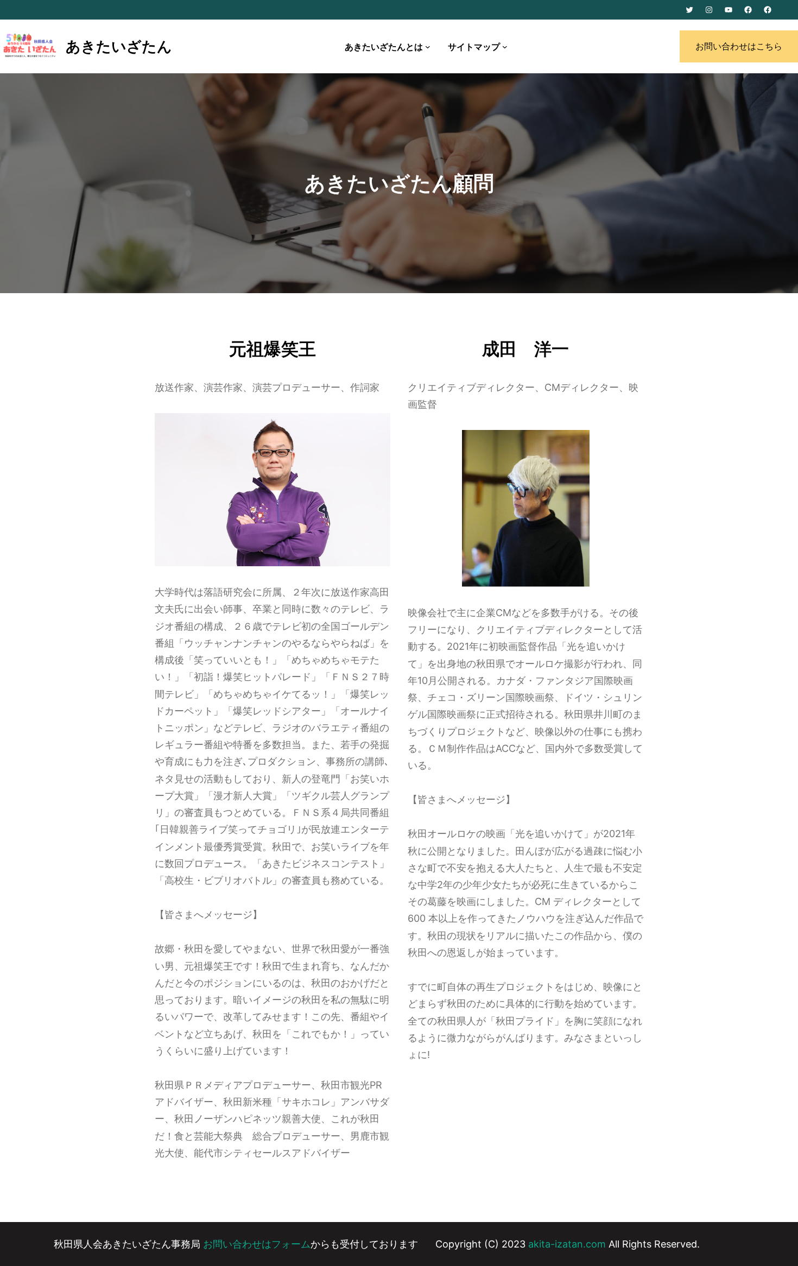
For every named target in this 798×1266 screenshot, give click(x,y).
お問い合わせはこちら (738, 46)
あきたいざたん (119, 46)
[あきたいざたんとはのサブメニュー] (427, 46)
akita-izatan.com (567, 1244)
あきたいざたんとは (384, 46)
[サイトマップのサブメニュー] (505, 46)
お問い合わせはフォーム (255, 1244)
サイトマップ (474, 46)
